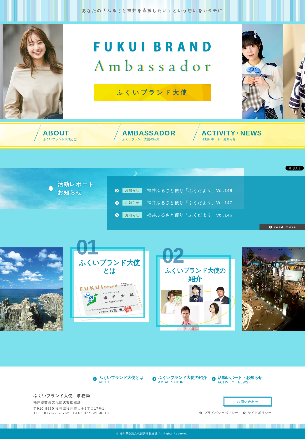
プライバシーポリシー (221, 412)
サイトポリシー (260, 412)
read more (285, 227)
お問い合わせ (248, 401)
